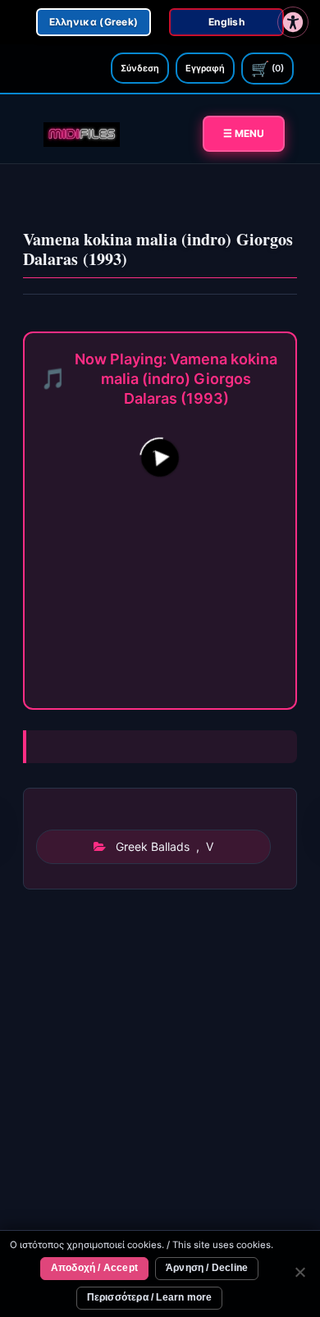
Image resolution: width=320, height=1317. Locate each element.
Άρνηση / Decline (207, 1268)
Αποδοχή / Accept (94, 1268)
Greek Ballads (153, 846)
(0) (267, 68)
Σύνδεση (140, 68)
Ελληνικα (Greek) (94, 22)
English (226, 22)
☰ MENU (243, 133)
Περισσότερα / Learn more (150, 1297)
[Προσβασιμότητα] (293, 22)
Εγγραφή (205, 68)
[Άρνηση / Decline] (299, 1274)
